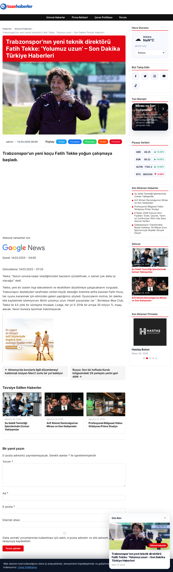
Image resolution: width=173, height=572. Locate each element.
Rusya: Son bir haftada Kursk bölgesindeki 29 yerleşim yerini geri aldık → (95, 373)
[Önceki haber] (155, 109)
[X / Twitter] (145, 76)
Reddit (103, 141)
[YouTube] (164, 76)
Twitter (61, 141)
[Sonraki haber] (163, 109)
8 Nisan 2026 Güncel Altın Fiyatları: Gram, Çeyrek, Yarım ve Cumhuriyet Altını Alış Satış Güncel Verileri (150, 217)
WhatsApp (90, 141)
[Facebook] (136, 76)
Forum (123, 17)
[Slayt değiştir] (144, 358)
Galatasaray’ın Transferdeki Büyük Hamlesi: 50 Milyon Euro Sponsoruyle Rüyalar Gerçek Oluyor (150, 228)
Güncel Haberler (55, 17)
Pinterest (116, 141)
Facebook (75, 141)
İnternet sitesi (11, 520)
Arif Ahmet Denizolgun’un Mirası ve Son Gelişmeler (151, 201)
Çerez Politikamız (27, 567)
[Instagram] (154, 76)
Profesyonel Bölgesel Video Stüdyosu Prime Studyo (148, 208)
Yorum (8, 461)
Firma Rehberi (80, 17)
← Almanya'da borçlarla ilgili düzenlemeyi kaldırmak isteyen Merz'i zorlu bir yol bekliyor (34, 371)
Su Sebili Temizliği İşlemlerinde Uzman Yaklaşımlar (150, 195)
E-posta (9, 506)
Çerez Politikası (104, 17)
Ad (5, 493)
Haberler (7, 28)
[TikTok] (136, 86)
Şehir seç (141, 46)
